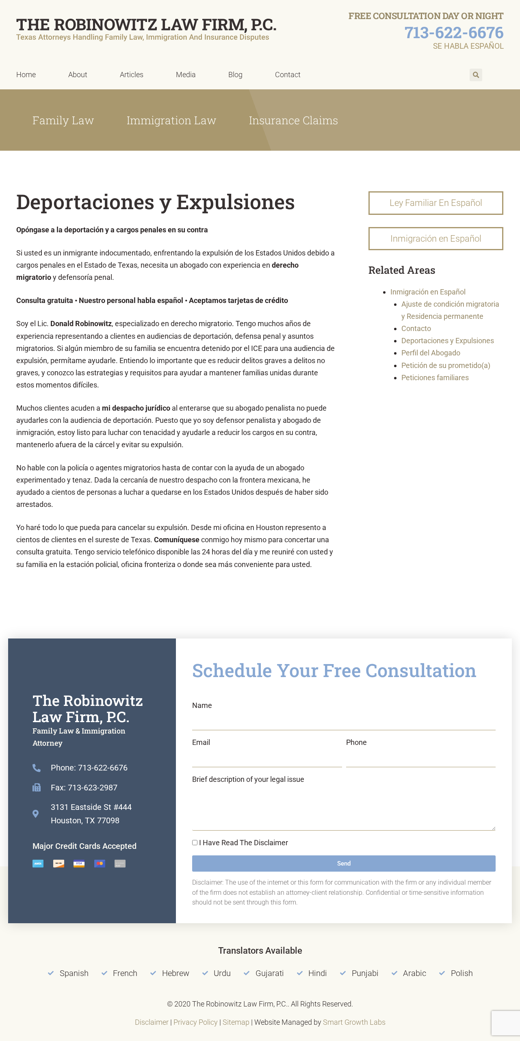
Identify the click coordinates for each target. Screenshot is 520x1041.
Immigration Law (172, 120)
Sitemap (236, 1022)
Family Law (63, 120)
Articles (131, 74)
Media (186, 74)
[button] (476, 75)
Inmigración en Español (428, 292)
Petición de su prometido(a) (445, 365)
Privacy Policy (195, 1022)
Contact (288, 74)
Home (26, 74)
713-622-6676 (454, 32)
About (77, 74)
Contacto (416, 328)
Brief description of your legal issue (248, 779)
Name (202, 705)
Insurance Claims (293, 120)
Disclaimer (152, 1022)
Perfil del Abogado (430, 352)
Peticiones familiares (435, 377)
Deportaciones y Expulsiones (447, 340)
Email (201, 742)
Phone (356, 742)
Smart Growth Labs (354, 1022)
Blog (235, 74)
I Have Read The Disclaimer (243, 842)
